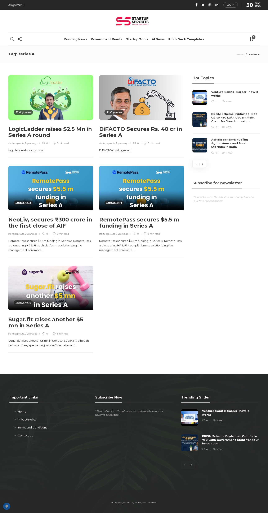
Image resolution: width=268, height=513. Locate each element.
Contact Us (25, 435)
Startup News (23, 112)
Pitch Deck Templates (186, 39)
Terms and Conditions (32, 427)
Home (240, 54)
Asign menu (16, 5)
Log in (230, 4)
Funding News (75, 39)
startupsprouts (16, 143)
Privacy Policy (27, 419)
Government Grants (106, 39)
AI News (158, 39)
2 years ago (31, 143)
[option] (226, 122)
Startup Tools (137, 39)
